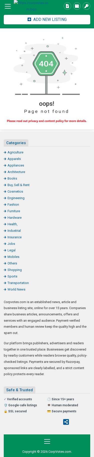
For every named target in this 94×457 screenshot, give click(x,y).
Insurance (15, 237)
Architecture (16, 172)
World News (16, 289)
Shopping (15, 270)
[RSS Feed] (66, 423)
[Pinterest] (46, 423)
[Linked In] (76, 423)
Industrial (14, 231)
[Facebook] (16, 423)
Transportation (18, 283)
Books (12, 178)
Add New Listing (49, 19)
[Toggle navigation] (8, 6)
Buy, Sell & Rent (19, 185)
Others (12, 263)
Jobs (11, 244)
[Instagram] (36, 423)
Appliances (16, 165)
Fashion (13, 204)
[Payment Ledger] (77, 6)
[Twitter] (26, 423)
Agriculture (15, 152)
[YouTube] (55, 423)
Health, (13, 224)
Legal (12, 250)
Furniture (14, 211)
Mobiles (13, 257)
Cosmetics (15, 191)
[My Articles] (67, 6)
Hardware (15, 217)
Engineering (16, 198)
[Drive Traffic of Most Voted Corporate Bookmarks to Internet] (31, 6)
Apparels (14, 159)
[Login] (86, 6)
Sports (12, 276)
